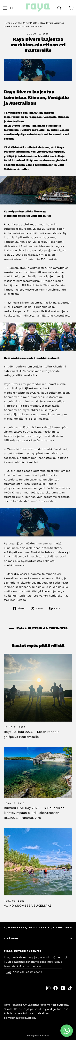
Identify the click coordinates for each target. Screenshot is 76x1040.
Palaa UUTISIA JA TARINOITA (41, 628)
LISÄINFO (11, 938)
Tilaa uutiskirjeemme (22, 951)
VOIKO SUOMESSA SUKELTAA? (27, 905)
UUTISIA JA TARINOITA (25, 23)
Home (7, 23)
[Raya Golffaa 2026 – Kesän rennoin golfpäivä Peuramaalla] (38, 688)
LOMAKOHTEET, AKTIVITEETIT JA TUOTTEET (38, 927)
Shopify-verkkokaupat (38, 1035)
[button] (12, 7)
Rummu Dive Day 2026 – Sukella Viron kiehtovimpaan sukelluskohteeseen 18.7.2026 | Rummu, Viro (34, 813)
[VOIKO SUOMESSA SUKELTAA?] (38, 861)
